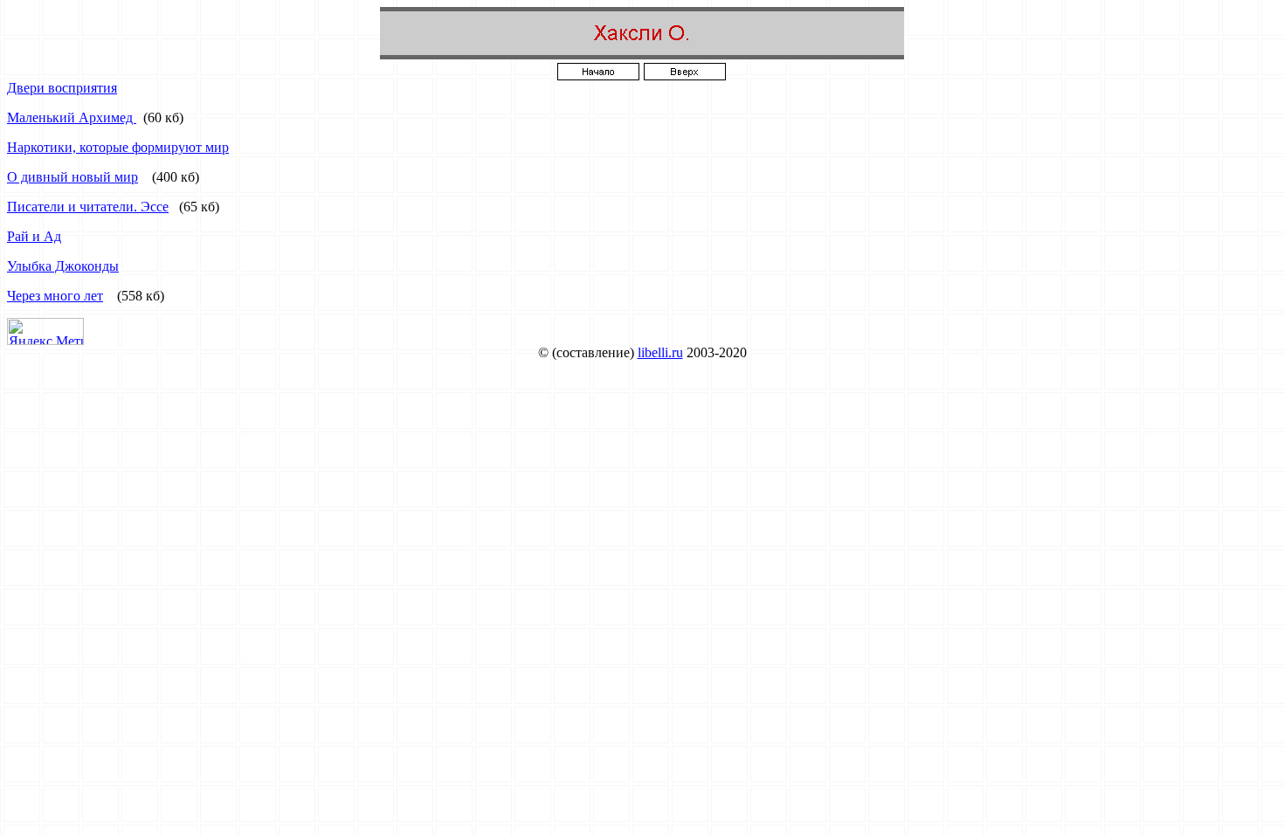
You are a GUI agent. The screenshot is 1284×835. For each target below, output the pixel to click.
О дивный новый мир (72, 176)
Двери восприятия (62, 87)
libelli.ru (660, 352)
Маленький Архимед (71, 117)
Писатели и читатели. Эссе (88, 206)
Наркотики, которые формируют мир (118, 147)
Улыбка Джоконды (63, 266)
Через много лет (55, 295)
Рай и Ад (34, 236)
